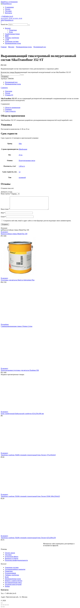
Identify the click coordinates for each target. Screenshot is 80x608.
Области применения (12, 107)
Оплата (7, 9)
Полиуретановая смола (27, 160)
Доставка (8, 11)
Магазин (11, 47)
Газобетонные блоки (12, 34)
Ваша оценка (6, 194)
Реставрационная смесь (13, 582)
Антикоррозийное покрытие (15, 569)
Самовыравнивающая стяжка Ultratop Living (16, 326)
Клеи (11, 32)
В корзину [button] (4, 232)
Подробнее (5, 324)
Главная (3, 47)
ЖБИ (7, 36)
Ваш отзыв (5, 209)
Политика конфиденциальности (16, 560)
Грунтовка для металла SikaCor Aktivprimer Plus (17, 280)
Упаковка (8, 109)
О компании (9, 7)
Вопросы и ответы (11, 558)
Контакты (8, 13)
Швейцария (23, 149)
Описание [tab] (8, 91)
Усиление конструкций (13, 584)
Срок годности (10, 111)
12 (19, 172)
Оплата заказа (10, 553)
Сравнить (4, 88)
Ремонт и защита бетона (13, 581)
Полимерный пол (39, 47)
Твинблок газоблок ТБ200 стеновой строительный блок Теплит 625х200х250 (28, 538)
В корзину (5, 76)
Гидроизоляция (10, 573)
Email (3, 217)
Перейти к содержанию (9, 2)
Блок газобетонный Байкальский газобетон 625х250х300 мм (22, 413)
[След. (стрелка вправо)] (4, 606)
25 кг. (21, 155)
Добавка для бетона (12, 38)
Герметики (13, 30)
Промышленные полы (13, 43)
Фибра (7, 586)
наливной (22, 177)
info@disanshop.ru (7, 20)
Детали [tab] (7, 93)
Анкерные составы (12, 41)
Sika (20, 143)
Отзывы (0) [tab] (9, 95)
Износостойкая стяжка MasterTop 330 (14, 234)
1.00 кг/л (22, 166)
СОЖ (7, 39)
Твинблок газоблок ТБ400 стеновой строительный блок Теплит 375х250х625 (28, 455)
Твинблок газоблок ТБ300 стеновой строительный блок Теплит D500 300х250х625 (30, 496)
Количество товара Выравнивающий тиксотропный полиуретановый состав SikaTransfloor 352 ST (36, 72)
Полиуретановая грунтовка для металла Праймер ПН (20, 370)
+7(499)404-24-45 (11, 17)
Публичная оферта (11, 556)
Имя (3, 213)
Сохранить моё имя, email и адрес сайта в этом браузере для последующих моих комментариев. (37, 221)
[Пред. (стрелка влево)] (1, 606)
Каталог (8, 28)
